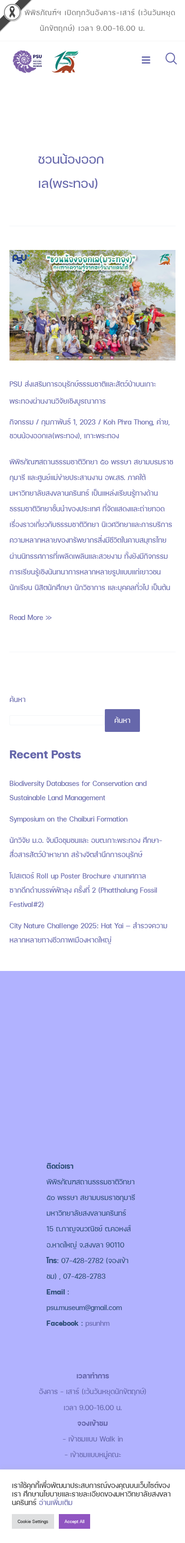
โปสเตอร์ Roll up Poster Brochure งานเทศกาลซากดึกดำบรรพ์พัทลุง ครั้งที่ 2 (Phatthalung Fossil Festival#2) (83, 890)
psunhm (97, 1323)
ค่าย (162, 421)
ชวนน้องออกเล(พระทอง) (44, 435)
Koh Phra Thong (128, 421)
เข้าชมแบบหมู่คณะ (95, 1454)
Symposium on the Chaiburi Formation (68, 818)
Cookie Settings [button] (33, 1521)
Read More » (30, 616)
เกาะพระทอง (101, 435)
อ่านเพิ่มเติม (56, 1502)
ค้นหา (17, 699)
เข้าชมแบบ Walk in (95, 1438)
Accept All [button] (74, 1521)
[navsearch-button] (171, 60)
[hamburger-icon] (146, 61)
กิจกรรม (21, 421)
